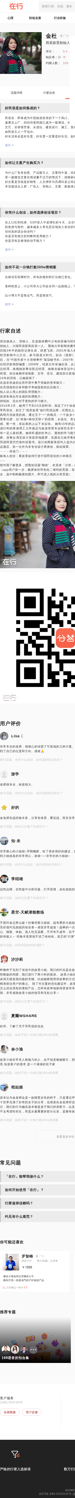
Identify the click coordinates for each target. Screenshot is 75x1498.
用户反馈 (32, 1412)
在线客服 (10, 1412)
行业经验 (60, 18)
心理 (11, 18)
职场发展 (35, 18)
